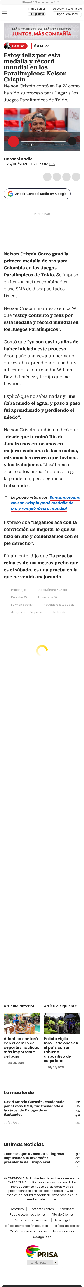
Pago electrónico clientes (28, 1215)
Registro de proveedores (31, 1220)
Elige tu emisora (67, 14)
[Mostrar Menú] (4, 12)
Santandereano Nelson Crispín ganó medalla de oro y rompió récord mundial (45, 503)
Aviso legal (62, 1220)
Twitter (57, 177)
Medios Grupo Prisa (42, 1262)
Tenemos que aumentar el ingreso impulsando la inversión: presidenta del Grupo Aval (34, 1158)
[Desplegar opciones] (72, 141)
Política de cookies (67, 1226)
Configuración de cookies (28, 1231)
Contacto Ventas (41, 1209)
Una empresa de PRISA (42, 1251)
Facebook (47, 177)
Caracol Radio (15, 12)
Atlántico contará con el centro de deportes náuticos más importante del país (21, 1047)
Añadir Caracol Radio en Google (41, 193)
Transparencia (63, 1231)
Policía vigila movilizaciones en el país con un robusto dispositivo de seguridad (61, 1049)
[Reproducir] (13, 141)
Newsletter (67, 1209)
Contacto (17, 1209)
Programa (37, 14)
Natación (60, 612)
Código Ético (42, 1237)
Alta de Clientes (63, 1215)
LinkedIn (66, 177)
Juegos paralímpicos (26, 612)
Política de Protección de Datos (26, 1226)
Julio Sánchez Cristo (52, 590)
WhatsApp (76, 177)
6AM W (41, 46)
